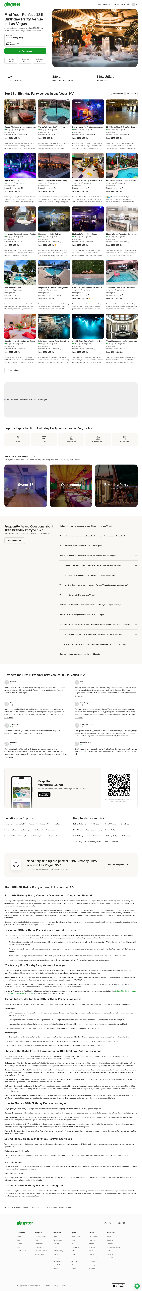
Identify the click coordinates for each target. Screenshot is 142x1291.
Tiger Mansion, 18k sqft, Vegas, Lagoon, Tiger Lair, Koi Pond (122, 341)
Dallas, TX (39, 830)
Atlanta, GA (50, 830)
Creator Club (21, 1251)
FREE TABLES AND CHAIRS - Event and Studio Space (122, 127)
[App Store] (44, 794)
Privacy (55, 1286)
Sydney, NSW (9, 836)
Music (109, 1237)
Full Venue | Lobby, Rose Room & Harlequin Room (54, 341)
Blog (18, 1240)
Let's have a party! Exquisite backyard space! (122, 180)
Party (55, 1237)
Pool (72, 1244)
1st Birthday (78, 836)
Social (106, 842)
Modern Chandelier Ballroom (50, 234)
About (19, 1237)
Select (19, 1247)
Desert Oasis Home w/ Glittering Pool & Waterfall (54, 180)
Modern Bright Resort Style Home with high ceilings (122, 234)
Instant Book (118, 94)
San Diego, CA (10, 830)
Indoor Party (110, 830)
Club (72, 1251)
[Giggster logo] (25, 1223)
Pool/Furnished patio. (13, 287)
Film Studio (75, 1247)
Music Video (57, 1265)
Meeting (56, 1258)
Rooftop (110, 1244)
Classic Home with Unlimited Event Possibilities (20, 341)
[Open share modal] (28, 102)
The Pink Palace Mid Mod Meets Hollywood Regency (122, 287)
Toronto (92, 1261)
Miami (91, 1251)
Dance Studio (76, 1258)
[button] (137, 1286)
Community (39, 1244)
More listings (13, 370)
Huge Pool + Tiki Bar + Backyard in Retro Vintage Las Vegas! (54, 287)
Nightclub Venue (11, 180)
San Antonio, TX (36, 836)
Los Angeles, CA (52, 836)
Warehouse (75, 1265)
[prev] (7, 112)
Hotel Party (78, 830)
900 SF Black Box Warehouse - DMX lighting (88, 341)
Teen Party (77, 842)
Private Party (57, 1261)
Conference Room (113, 1247)
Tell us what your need (118, 865)
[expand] (136, 526)
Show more (79, 696)
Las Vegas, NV (38, 1207)
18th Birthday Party (22, 1207)
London (91, 1254)
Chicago (92, 1247)
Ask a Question (14, 540)
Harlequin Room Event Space (84, 234)
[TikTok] (115, 1223)
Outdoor (110, 1240)
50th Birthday (125, 836)
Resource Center (41, 1251)
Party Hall (110, 1254)
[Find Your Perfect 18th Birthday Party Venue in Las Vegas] (71, 399)
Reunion (115, 842)
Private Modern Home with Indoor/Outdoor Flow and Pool (88, 287)
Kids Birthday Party (80, 824)
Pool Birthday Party (93, 842)
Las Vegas (92, 1265)
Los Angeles (93, 1237)
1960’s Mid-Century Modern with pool (88, 180)
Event (55, 1247)
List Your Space (119, 4)
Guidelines (38, 1247)
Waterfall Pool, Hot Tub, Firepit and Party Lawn (54, 127)
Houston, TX (58, 824)
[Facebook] (105, 1223)
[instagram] (110, 1223)
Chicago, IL (22, 836)
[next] (32, 112)
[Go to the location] (20, 111)
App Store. (124, 801)
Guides (19, 1244)
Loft (108, 1251)
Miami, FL (8, 824)
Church (73, 1254)
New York (92, 1240)
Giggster (7, 1207)
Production (56, 1244)
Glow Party (125, 824)
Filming (55, 1254)
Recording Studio (77, 1261)
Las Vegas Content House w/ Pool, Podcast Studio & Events (20, 234)
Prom (120, 830)
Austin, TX (33, 824)
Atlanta (91, 1244)
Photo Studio (75, 1237)
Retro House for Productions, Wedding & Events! (88, 127)
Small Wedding (111, 824)
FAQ (36, 1240)
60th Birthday (96, 824)
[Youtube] (119, 1223)
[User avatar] (133, 4)
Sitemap (63, 1286)
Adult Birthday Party (94, 830)
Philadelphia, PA (25, 830)
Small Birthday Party (94, 836)
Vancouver (93, 1258)
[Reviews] (124, 1223)
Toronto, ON (45, 824)
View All (56, 1268)
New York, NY (20, 824)
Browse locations (101, 4)
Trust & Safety (40, 1254)
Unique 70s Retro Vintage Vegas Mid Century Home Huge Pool (20, 127)
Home (73, 1240)
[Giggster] (12, 4)
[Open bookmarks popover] (32, 102)
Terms (48, 1286)
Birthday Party (111, 836)
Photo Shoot (57, 1240)
